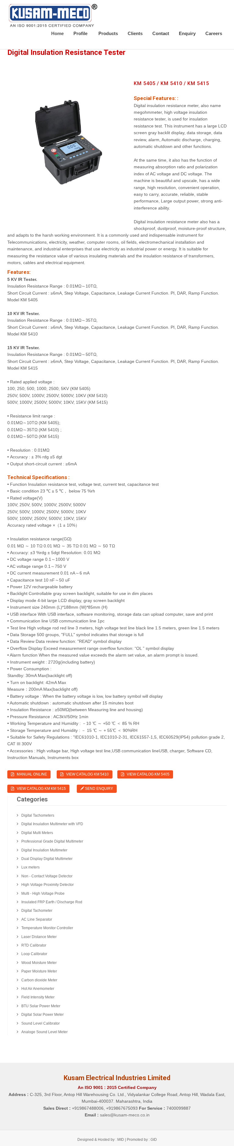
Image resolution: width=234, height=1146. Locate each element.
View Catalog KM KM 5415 (40, 788)
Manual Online (30, 774)
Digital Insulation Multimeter (44, 850)
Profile (81, 33)
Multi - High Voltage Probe (43, 893)
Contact (160, 33)
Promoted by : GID (142, 1139)
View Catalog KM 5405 (146, 774)
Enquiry (187, 33)
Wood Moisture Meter (39, 963)
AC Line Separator (36, 919)
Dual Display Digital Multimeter (47, 859)
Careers (213, 33)
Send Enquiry (98, 788)
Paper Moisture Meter (39, 971)
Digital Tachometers (37, 815)
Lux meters (30, 867)
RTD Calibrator (33, 945)
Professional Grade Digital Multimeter (52, 841)
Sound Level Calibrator (40, 1023)
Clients (135, 33)
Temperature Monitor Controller (47, 928)
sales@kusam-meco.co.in (125, 1114)
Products (108, 33)
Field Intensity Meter (38, 997)
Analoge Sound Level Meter (44, 1032)
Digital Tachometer (36, 910)
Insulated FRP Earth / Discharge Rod (51, 902)
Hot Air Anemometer (37, 989)
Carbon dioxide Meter (39, 980)
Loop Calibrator (34, 954)
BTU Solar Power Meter (40, 1006)
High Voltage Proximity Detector (47, 885)
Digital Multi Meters (37, 833)
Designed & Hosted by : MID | (102, 1139)
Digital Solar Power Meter (42, 1014)
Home (57, 33)
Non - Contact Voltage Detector (47, 876)
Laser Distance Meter (39, 937)
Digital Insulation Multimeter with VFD (52, 824)
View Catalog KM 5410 (86, 774)
